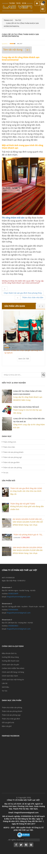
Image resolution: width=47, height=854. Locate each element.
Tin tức (5, 472)
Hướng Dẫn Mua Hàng (10, 657)
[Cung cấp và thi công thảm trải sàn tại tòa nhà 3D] (7, 423)
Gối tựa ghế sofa (8, 722)
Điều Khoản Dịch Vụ (9, 653)
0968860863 (13, 625)
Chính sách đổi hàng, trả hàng (13, 672)
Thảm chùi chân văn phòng (12, 707)
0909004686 (13, 609)
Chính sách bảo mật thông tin (13, 679)
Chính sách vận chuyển (10, 664)
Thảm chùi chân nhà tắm (32, 297)
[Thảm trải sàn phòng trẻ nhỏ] (7, 410)
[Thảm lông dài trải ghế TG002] (5, 507)
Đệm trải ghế (6, 726)
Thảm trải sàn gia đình (11, 462)
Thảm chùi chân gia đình (11, 719)
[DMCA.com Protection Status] (32, 840)
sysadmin (5, 43)
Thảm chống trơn (9, 442)
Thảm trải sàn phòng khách (13, 452)
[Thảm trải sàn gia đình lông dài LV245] (5, 492)
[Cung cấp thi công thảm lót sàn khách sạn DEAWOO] (7, 396)
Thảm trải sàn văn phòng (12, 467)
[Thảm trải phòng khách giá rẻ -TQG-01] (7, 537)
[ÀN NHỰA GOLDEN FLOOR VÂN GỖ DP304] (6, 523)
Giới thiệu (5, 687)
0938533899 (13, 593)
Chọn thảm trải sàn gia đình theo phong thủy (23, 293)
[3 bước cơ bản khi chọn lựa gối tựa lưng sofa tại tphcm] (23, 331)
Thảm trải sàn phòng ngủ (12, 457)
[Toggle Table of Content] (26, 50)
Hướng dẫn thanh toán (10, 661)
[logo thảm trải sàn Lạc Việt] (17, 6)
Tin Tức (4, 691)
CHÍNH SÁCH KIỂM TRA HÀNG (13, 668)
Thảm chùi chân (9, 447)
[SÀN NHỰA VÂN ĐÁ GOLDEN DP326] (6, 551)
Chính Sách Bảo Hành (10, 676)
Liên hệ (4, 683)
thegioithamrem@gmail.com (18, 596)
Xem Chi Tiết (23, 358)
